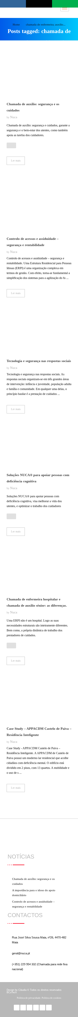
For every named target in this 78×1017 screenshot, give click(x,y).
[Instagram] (42, 1007)
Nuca (13, 117)
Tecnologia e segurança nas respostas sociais (39, 361)
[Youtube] (29, 1007)
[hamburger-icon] (64, 8)
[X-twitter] (23, 1007)
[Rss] (49, 1007)
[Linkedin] (36, 1007)
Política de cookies (51, 997)
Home (16, 24)
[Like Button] (11, 145)
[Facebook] (17, 1007)
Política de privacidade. (29, 997)
